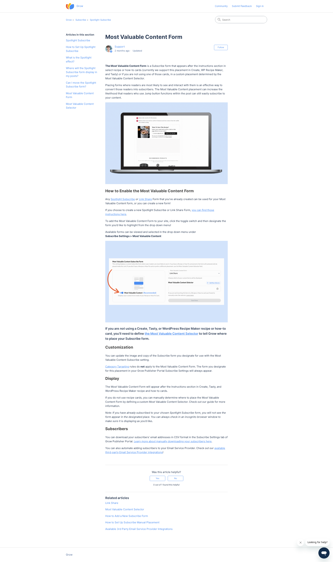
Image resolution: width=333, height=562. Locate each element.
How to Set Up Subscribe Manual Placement (132, 522)
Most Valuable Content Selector (80, 105)
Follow (221, 47)
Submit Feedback (242, 6)
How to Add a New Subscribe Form (126, 516)
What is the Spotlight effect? (78, 59)
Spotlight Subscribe (100, 19)
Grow (69, 19)
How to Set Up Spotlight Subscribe (80, 49)
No (175, 478)
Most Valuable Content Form (80, 95)
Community (221, 6)
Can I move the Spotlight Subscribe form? (81, 84)
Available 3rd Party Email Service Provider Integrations (139, 529)
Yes (157, 478)
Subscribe (80, 19)
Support (120, 46)
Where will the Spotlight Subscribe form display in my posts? (81, 72)
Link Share (111, 503)
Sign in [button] (260, 6)
